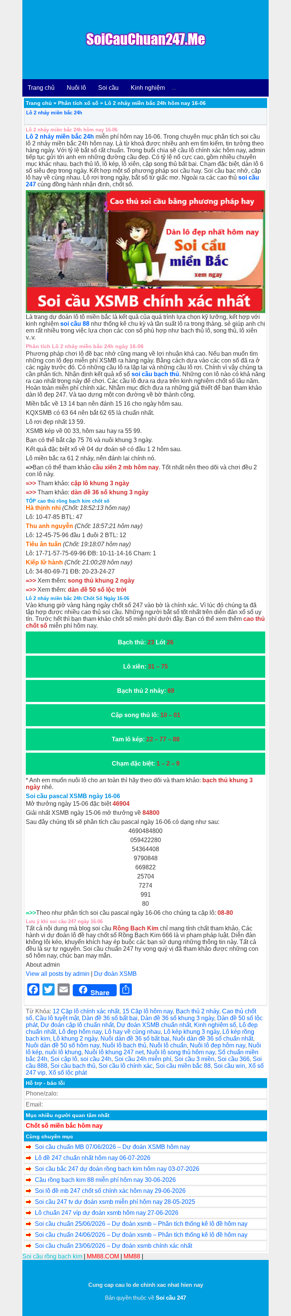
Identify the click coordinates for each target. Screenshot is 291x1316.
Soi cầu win (229, 1066)
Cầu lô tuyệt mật (57, 1018)
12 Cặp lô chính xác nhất (86, 1011)
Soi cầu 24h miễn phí (142, 1059)
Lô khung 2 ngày (75, 1038)
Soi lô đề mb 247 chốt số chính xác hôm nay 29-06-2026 (110, 1191)
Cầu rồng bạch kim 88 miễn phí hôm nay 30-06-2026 (105, 1180)
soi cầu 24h (95, 1059)
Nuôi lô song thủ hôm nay (181, 1052)
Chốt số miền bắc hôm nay (64, 1125)
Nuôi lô (76, 87)
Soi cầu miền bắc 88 (183, 1066)
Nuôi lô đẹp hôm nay (217, 1045)
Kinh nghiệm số (215, 1025)
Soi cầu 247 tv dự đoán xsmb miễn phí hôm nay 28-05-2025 (115, 1202)
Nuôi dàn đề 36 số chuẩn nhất (212, 1038)
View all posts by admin (57, 974)
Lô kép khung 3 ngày (191, 1031)
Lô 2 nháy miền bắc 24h (54, 113)
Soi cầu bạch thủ (72, 1066)
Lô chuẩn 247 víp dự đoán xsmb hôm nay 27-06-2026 (106, 1213)
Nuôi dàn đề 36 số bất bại (134, 1038)
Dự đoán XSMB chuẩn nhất (154, 1025)
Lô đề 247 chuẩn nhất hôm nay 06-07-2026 (92, 1158)
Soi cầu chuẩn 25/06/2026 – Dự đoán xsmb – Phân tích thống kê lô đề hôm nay (141, 1224)
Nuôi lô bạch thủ (124, 1045)
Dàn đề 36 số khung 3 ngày (177, 1018)
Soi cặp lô (63, 1059)
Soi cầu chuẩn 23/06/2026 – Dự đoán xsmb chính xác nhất (113, 1246)
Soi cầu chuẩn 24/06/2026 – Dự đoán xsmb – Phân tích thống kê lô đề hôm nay (141, 1235)
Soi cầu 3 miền (194, 1059)
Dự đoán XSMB (115, 974)
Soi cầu (108, 87)
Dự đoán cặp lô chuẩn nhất (77, 1025)
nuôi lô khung (63, 1052)
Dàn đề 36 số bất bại (110, 1018)
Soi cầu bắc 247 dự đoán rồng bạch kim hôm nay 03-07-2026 (117, 1169)
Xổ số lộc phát (67, 1072)
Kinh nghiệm (148, 87)
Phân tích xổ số (78, 103)
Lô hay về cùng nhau (133, 1031)
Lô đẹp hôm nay (80, 1031)
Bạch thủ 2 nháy (197, 1011)
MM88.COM (103, 1256)
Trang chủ (41, 87)
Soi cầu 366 (233, 1059)
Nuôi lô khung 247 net (114, 1052)
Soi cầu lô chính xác (126, 1066)
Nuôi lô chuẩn (168, 1045)
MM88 (132, 1256)
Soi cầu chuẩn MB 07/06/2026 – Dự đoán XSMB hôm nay (112, 1147)
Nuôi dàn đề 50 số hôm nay (62, 1045)
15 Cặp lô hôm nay (147, 1011)
